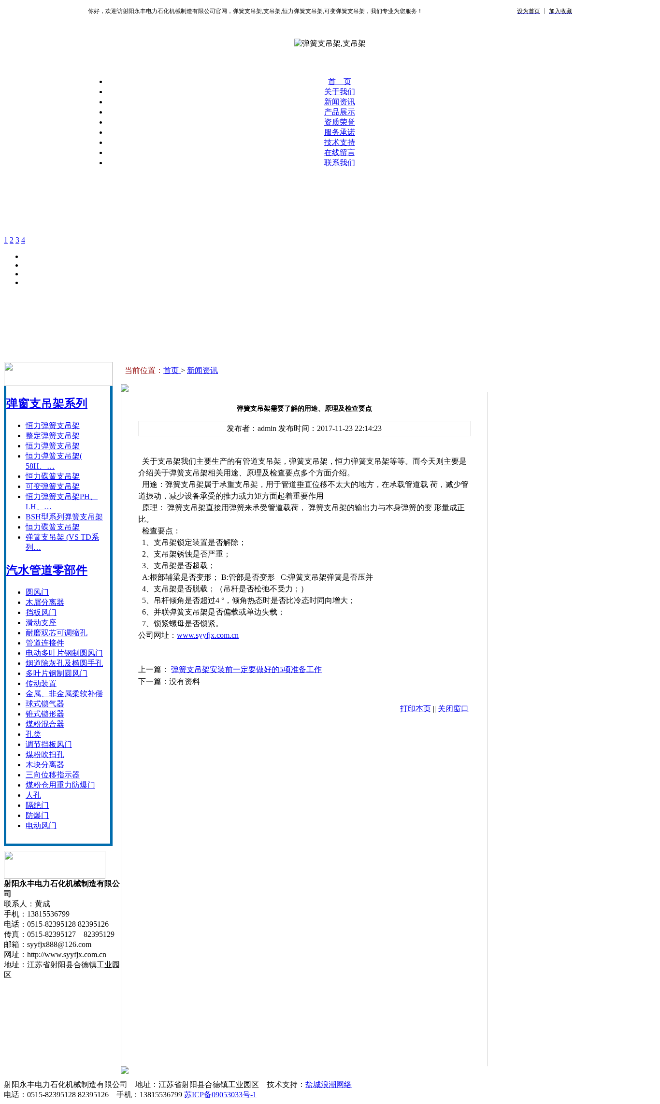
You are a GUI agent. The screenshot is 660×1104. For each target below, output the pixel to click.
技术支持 (339, 142)
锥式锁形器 (45, 714)
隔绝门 (37, 805)
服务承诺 (339, 132)
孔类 (33, 734)
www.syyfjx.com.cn (208, 635)
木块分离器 (45, 764)
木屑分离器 (45, 602)
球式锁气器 (45, 704)
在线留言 (339, 152)
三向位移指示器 (53, 775)
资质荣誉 (339, 122)
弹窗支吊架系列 (46, 403)
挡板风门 (41, 612)
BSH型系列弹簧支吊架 (64, 517)
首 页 (339, 81)
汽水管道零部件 (46, 570)
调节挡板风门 (49, 744)
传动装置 (41, 683)
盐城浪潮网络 (328, 1084)
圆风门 (37, 592)
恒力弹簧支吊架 (53, 425)
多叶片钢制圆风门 (56, 673)
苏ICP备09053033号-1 (220, 1094)
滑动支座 (41, 622)
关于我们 (339, 91)
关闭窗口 (453, 708)
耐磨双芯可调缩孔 (56, 633)
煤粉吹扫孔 (45, 754)
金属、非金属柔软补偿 (64, 693)
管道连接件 (45, 643)
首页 (172, 370)
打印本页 (415, 708)
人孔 (33, 795)
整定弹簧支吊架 (53, 435)
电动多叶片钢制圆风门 (64, 653)
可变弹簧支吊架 (53, 486)
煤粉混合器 (45, 724)
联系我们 (339, 162)
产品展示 (339, 112)
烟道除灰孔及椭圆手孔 (64, 663)
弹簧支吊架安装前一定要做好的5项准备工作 (246, 669)
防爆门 (37, 815)
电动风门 (41, 825)
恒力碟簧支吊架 (53, 476)
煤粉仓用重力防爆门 (60, 785)
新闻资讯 (339, 102)
